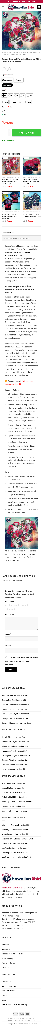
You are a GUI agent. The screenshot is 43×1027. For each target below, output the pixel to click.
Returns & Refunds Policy (12, 953)
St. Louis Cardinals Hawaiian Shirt (15, 834)
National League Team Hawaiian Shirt (23, 52)
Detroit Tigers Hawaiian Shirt (14, 737)
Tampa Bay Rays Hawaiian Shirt (15, 709)
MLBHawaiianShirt (12, 258)
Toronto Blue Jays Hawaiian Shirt (15, 713)
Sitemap (5, 967)
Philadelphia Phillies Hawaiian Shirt (16, 797)
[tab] (21, 232)
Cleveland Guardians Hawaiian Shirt (16, 723)
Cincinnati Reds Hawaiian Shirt (14, 811)
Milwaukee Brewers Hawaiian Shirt (16, 825)
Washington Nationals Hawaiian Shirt (17, 801)
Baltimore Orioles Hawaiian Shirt (15, 695)
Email (8, 646)
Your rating (10, 601)
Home (4, 52)
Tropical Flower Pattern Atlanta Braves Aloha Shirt (32, 215)
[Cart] (39, 7)
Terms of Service (9, 963)
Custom (5, 107)
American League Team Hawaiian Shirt (21, 1018)
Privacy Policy (7, 958)
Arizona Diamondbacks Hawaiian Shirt (17, 839)
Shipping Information (10, 986)
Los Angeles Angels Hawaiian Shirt (16, 755)
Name (8, 634)
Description (8, 233)
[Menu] (3, 7)
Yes (5, 111)
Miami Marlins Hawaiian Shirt (13, 788)
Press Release (8, 140)
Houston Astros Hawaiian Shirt (14, 751)
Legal (4, 1000)
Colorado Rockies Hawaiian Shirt (15, 843)
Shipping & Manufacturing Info (16, 238)
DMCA (4, 995)
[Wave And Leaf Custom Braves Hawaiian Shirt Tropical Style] (11, 166)
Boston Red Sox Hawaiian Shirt (14, 700)
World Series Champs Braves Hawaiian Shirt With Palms (9, 216)
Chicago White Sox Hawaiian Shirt (15, 718)
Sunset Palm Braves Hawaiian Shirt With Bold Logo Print (31, 181)
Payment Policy (8, 990)
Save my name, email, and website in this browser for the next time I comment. (21, 661)
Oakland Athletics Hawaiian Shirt (15, 760)
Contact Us (6, 981)
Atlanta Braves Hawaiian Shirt (14, 54)
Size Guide (6, 949)
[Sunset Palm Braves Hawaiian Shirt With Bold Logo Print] (32, 166)
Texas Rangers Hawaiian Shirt (14, 769)
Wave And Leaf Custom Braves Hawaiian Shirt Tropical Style (10, 181)
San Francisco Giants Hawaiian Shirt (16, 857)
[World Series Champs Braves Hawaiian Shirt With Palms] (11, 201)
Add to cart (27, 132)
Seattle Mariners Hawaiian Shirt (15, 764)
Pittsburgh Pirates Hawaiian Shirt (15, 829)
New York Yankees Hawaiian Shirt (15, 704)
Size (4, 90)
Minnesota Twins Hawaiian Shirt (15, 746)
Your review (10, 614)
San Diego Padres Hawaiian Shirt (15, 852)
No (5, 114)
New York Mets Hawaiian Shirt (14, 792)
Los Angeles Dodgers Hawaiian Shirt (16, 848)
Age (4, 75)
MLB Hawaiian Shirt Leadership (14, 1004)
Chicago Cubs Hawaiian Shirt (13, 806)
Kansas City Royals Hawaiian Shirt (16, 741)
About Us (5, 944)
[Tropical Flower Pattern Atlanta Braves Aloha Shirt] (32, 201)
